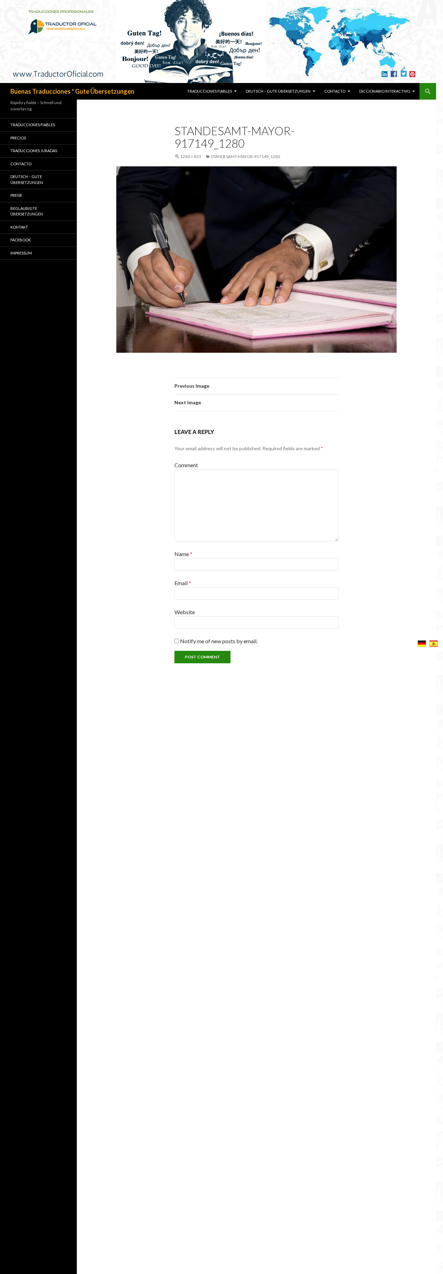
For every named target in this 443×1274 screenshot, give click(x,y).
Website (184, 612)
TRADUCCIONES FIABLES (209, 91)
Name (183, 554)
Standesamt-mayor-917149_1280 (245, 156)
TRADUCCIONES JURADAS (33, 150)
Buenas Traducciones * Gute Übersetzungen (72, 91)
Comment (186, 465)
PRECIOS (18, 138)
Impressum (21, 253)
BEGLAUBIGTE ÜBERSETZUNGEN (26, 211)
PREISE (16, 195)
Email (182, 583)
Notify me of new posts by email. (218, 641)
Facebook (20, 240)
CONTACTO (334, 91)
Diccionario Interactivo (384, 91)
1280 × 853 (190, 156)
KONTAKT (19, 227)
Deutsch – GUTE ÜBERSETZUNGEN (278, 91)
